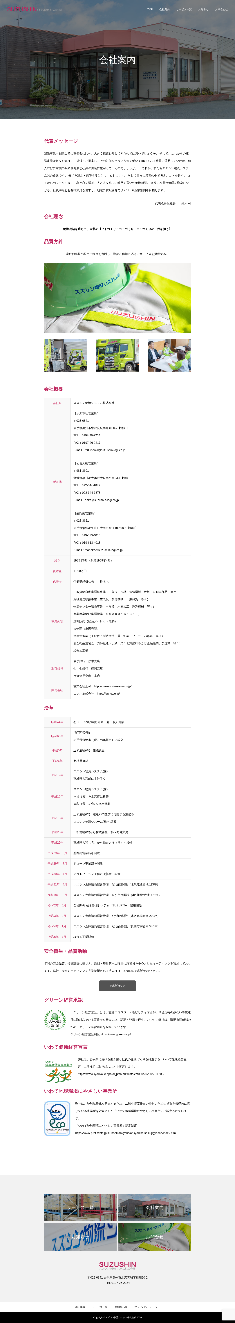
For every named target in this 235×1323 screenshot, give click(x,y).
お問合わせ (221, 9)
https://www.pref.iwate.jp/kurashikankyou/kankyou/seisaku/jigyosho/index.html (125, 1133)
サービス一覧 (184, 9)
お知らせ (203, 9)
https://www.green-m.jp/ (115, 1034)
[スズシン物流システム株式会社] (34, 9)
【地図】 (123, 428)
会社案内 (164, 9)
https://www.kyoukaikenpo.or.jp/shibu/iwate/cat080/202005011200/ (121, 1074)
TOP (150, 9)
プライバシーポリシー (147, 1307)
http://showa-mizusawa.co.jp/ (112, 686)
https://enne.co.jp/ (108, 693)
